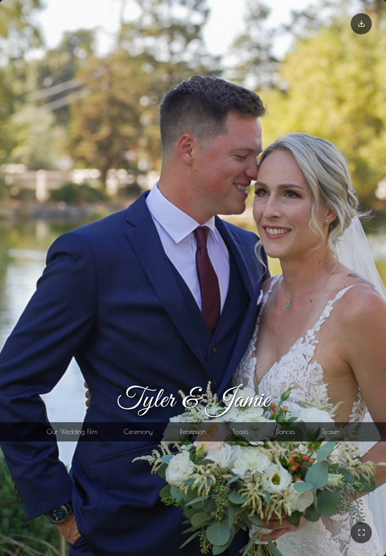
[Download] (361, 23)
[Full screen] (361, 532)
